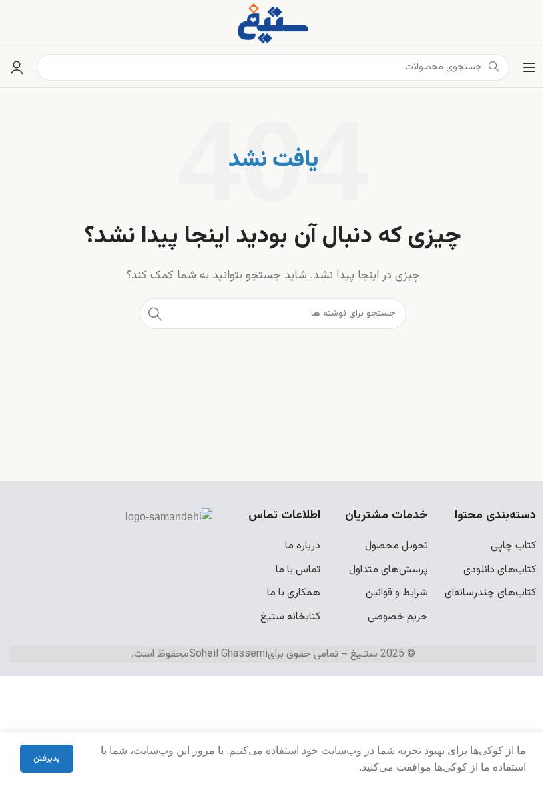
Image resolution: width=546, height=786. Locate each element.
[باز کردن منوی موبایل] (529, 67)
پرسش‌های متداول (388, 570)
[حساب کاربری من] (16, 67)
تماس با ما (298, 570)
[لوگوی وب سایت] (273, 23)
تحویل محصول (396, 546)
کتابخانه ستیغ (290, 617)
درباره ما (302, 546)
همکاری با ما (293, 593)
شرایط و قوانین (397, 593)
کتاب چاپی (513, 546)
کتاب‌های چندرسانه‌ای (490, 593)
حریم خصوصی (398, 617)
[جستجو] (155, 313)
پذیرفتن (46, 758)
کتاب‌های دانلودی (499, 570)
